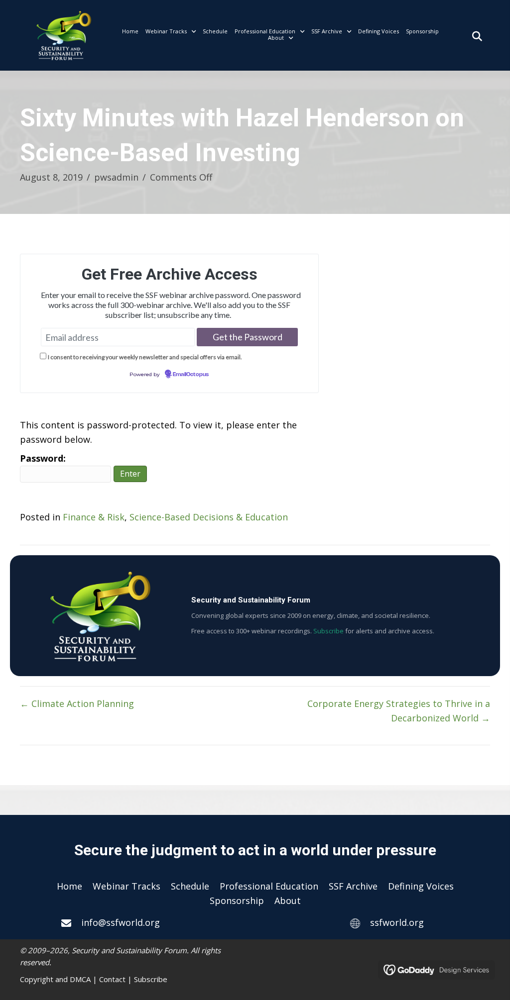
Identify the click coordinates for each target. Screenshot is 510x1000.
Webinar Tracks (126, 886)
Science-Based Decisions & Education (208, 517)
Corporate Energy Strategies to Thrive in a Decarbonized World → (398, 711)
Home (69, 886)
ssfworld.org (397, 922)
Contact (112, 979)
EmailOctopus (191, 374)
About (287, 900)
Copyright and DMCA (55, 979)
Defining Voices (421, 886)
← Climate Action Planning (77, 703)
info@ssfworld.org (120, 922)
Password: (43, 458)
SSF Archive (353, 886)
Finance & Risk (94, 517)
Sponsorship (237, 900)
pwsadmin (116, 177)
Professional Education (269, 886)
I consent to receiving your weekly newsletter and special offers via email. (145, 357)
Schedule (190, 886)
